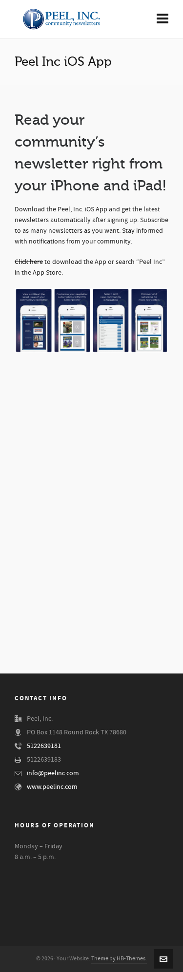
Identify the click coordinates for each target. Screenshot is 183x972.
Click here (29, 262)
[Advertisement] (91, 575)
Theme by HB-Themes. (119, 958)
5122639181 (44, 746)
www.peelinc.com (52, 787)
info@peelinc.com (53, 773)
